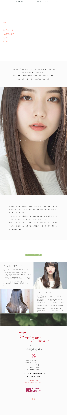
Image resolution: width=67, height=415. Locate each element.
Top (4, 22)
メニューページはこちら (33, 255)
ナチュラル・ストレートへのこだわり (8, 33)
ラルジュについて (8, 30)
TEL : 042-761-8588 (33, 377)
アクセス (5, 41)
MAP (33, 357)
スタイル (5, 38)
